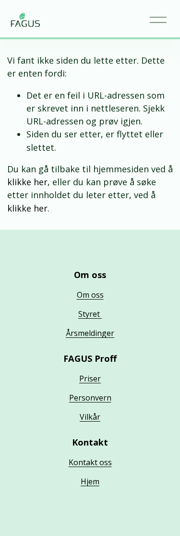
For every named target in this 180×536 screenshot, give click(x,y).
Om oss (90, 295)
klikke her (27, 182)
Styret (90, 314)
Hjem (90, 481)
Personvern (90, 397)
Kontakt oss (90, 462)
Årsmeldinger (90, 333)
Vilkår (90, 417)
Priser (90, 378)
